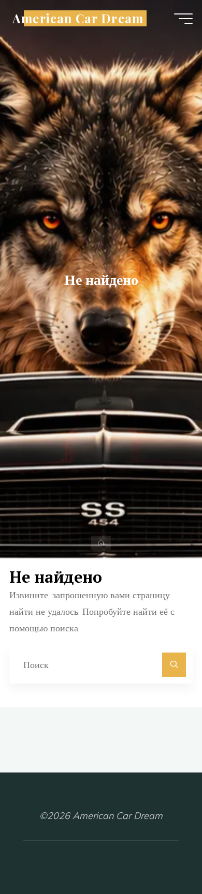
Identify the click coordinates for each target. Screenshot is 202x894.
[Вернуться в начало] (161, 853)
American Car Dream (77, 18)
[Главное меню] (183, 18)
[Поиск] (174, 665)
